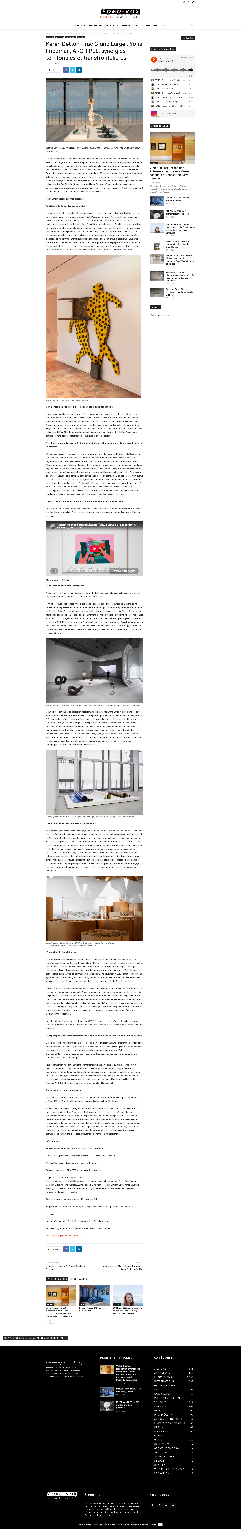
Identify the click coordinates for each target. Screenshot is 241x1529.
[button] (191, 25)
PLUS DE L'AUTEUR (78, 1279)
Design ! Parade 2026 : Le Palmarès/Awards (128, 1390)
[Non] (237, 1525)
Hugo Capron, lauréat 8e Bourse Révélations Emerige (66, 1267)
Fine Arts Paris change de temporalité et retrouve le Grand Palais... (177, 244)
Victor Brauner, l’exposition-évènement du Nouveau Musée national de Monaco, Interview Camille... (169, 173)
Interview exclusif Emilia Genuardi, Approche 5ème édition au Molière (123, 1267)
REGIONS (81, 37)
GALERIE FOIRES (149, 25)
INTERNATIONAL (130, 25)
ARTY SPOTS (112, 25)
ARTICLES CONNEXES (57, 1279)
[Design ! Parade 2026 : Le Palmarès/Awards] (94, 1295)
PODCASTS (79, 25)
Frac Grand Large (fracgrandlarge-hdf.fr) (64, 1235)
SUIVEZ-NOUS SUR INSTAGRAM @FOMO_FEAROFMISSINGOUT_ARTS (35, 1338)
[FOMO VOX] (120, 13)
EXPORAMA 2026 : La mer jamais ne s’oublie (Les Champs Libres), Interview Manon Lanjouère (127, 1311)
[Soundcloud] (188, 2)
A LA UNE (58, 33)
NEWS (164, 25)
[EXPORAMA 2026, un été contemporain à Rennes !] (157, 214)
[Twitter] (193, 2)
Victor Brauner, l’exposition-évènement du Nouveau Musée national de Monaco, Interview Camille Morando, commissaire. (128, 1373)
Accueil (49, 33)
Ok (160, 1525)
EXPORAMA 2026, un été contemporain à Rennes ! (127, 1405)
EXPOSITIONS (95, 25)
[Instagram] (184, 2)
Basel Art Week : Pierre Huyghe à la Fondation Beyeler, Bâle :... (180, 292)
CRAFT (82, 1304)
